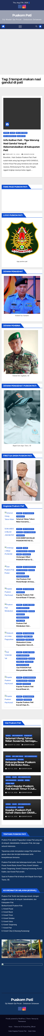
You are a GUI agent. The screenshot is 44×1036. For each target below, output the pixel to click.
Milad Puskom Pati (29, 532)
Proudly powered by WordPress (16, 1018)
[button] (36, 26)
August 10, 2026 (13, 745)
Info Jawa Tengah (21, 132)
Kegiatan (19, 532)
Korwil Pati (20, 661)
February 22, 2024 (12, 154)
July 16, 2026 (12, 792)
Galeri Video (32, 1031)
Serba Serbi (20, 620)
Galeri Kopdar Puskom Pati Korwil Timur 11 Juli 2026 (19, 789)
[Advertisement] (22, 52)
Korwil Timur (28, 636)
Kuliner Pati (21, 136)
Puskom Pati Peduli (22, 576)
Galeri (12, 132)
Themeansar (22, 1021)
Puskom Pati (22, 15)
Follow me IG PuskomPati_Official (24, 1026)
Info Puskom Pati (28, 513)
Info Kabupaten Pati (10, 136)
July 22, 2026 (12, 768)
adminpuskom (28, 154)
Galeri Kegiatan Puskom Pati (17, 1031)
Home (10, 1026)
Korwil (19, 554)
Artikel (6, 132)
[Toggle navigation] (20, 26)
